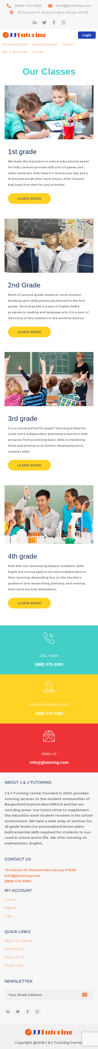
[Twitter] (44, 22)
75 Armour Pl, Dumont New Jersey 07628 (40, 870)
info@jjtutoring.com (49, 762)
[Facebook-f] (54, 22)
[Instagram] (63, 22)
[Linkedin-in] (35, 22)
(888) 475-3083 (49, 664)
